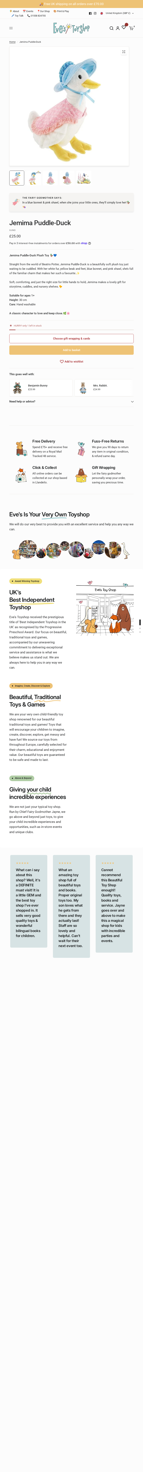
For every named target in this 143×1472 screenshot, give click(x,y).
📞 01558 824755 (36, 15)
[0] (131, 28)
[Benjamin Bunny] (17, 387)
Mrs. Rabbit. (100, 385)
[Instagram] (95, 13)
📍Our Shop (43, 11)
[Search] (111, 28)
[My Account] (118, 28)
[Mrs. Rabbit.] (83, 387)
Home (12, 42)
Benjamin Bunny (37, 385)
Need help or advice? (22, 401)
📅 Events (28, 11)
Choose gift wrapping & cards (71, 338)
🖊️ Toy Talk (17, 15)
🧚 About (14, 11)
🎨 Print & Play (61, 11)
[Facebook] (90, 13)
